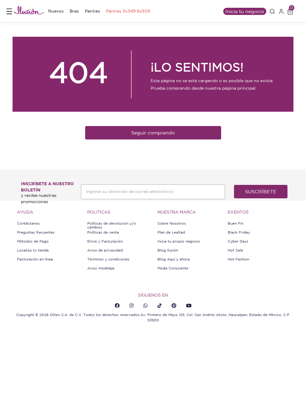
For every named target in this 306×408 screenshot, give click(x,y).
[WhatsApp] (145, 305)
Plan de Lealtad (171, 232)
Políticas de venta (103, 232)
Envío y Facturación (105, 241)
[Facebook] (117, 305)
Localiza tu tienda (33, 250)
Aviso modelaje (100, 268)
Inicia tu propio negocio (178, 241)
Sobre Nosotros (171, 223)
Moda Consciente (172, 268)
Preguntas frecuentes (36, 232)
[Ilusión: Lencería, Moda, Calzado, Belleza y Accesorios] (29, 11)
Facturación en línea (35, 259)
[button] (272, 11)
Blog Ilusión (167, 250)
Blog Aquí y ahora (173, 259)
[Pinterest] (174, 305)
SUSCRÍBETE (260, 191)
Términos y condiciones (108, 259)
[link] (56, 11)
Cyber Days (238, 241)
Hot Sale (235, 250)
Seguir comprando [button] (153, 132)
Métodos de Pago (33, 241)
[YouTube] (189, 305)
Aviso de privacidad (105, 250)
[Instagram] (131, 305)
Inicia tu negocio (244, 11)
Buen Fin (235, 223)
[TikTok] (159, 305)
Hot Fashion (238, 259)
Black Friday (239, 232)
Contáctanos (28, 223)
